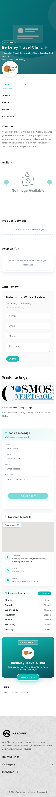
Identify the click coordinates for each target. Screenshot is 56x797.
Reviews (6, 109)
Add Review (8, 116)
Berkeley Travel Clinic (16, 693)
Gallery (6, 95)
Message (9, 474)
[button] (6, 182)
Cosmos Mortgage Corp (17, 407)
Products (7, 102)
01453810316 (18, 571)
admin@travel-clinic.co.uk (25, 581)
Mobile (8, 454)
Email (7, 464)
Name (7, 444)
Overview (7, 88)
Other (10, 42)
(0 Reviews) (20, 60)
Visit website (28, 677)
